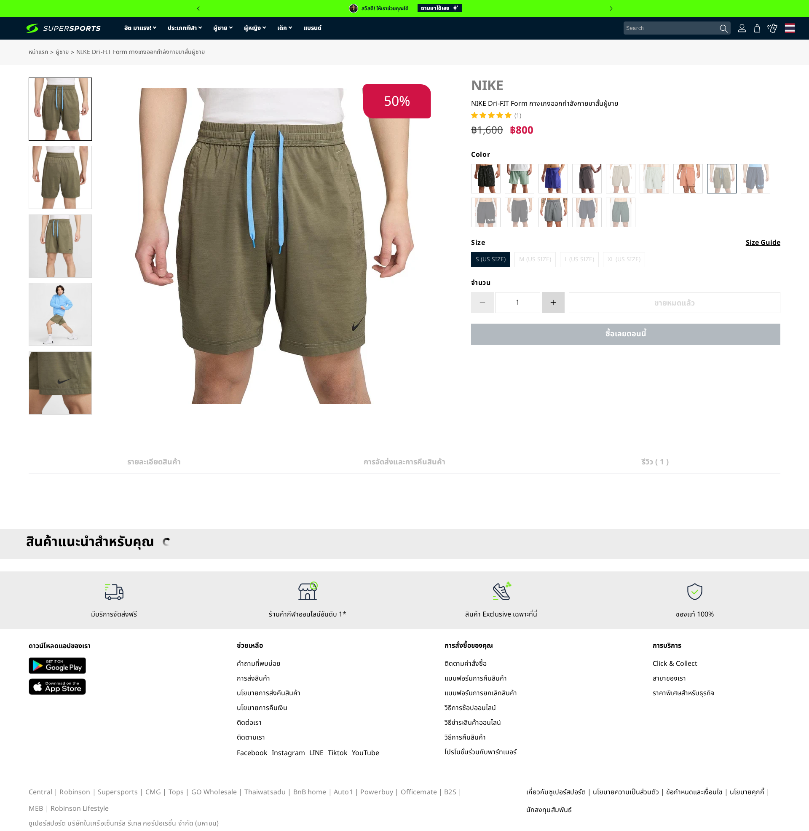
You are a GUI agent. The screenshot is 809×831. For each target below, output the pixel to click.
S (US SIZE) (491, 259)
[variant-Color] (486, 178)
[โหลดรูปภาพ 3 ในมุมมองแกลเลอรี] (60, 246)
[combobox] (677, 28)
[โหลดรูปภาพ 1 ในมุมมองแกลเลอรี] (60, 109)
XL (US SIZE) (624, 259)
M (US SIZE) (535, 259)
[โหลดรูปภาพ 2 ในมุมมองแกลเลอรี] (60, 177)
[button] (198, 8)
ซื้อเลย (625, 334)
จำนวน (481, 283)
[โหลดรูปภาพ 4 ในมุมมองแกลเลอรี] (60, 314)
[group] (404, 8)
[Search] (724, 28)
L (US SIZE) (579, 259)
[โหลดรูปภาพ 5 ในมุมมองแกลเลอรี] (60, 383)
